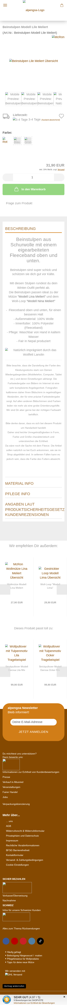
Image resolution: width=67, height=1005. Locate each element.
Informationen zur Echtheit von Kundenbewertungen (31, 772)
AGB (8, 826)
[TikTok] (40, 941)
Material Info (19, 483)
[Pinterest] (23, 941)
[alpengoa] (33, 9)
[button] (8, 177)
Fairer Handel (10, 792)
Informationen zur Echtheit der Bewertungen (34, 1003)
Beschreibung (20, 228)
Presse (6, 777)
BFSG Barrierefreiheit (17, 850)
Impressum (12, 840)
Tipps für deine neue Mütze (20, 962)
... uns (9, 821)
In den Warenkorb (33, 189)
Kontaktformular (14, 855)
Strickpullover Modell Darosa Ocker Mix (50, 668)
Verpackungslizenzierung (16, 804)
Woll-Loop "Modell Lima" (50, 586)
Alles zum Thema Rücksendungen (21, 928)
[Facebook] (6, 941)
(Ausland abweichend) (50, 120)
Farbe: (7, 132)
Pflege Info (17, 494)
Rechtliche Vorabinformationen (22, 845)
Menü (5, 5)
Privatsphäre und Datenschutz (22, 835)
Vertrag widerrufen (14, 986)
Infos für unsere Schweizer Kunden (22, 910)
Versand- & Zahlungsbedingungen (24, 860)
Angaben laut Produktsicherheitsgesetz (33, 505)
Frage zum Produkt (19, 203)
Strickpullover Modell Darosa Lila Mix (16, 668)
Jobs (5, 797)
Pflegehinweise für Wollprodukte (23, 959)
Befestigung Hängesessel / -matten (24, 955)
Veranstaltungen (11, 787)
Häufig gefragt (14, 952)
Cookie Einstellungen (17, 864)
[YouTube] (14, 941)
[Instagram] (31, 941)
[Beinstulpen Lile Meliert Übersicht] (33, 60)
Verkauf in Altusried (13, 782)
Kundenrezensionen (27, 514)
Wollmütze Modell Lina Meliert (16, 586)
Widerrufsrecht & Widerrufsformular (25, 830)
